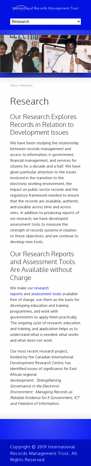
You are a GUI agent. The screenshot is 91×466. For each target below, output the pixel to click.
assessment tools (46, 293)
